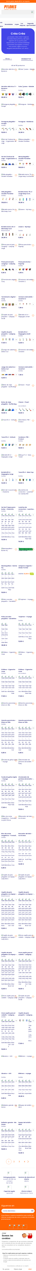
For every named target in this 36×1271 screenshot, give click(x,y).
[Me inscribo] (32, 1211)
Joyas (17, 24)
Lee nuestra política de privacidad (11, 1249)
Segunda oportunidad (30, 24)
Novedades (9, 24)
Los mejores (22, 24)
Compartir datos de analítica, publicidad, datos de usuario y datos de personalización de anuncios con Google (17, 1260)
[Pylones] (10, 7)
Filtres (7, 59)
